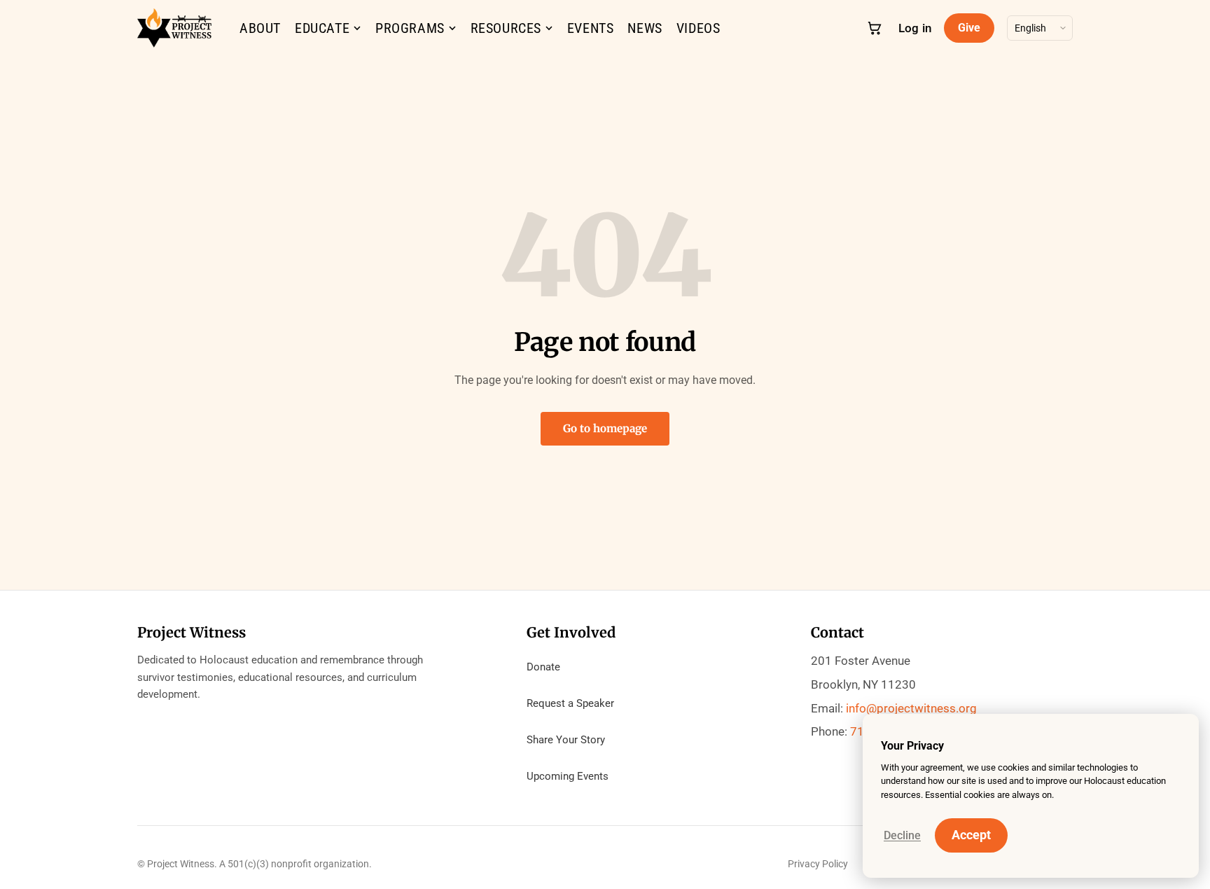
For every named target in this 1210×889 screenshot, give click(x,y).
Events (590, 28)
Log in (915, 28)
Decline (902, 835)
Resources (506, 28)
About (260, 28)
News (644, 28)
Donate (543, 667)
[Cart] (874, 27)
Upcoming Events (568, 776)
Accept (971, 834)
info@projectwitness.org (911, 708)
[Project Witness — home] (174, 28)
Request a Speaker (570, 703)
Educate (322, 28)
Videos (698, 28)
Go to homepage (605, 428)
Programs (410, 28)
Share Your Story (566, 739)
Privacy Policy (818, 863)
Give (969, 27)
